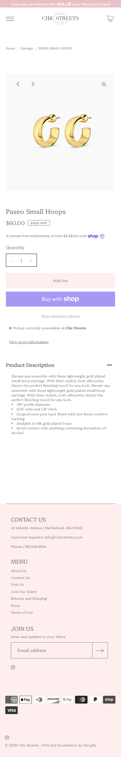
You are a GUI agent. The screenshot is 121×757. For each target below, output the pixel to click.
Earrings (26, 48)
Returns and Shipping (29, 598)
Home (10, 48)
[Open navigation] (10, 18)
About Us (19, 570)
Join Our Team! (24, 591)
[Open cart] (110, 18)
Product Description (30, 364)
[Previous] (17, 84)
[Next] (32, 84)
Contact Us (20, 577)
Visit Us (17, 584)
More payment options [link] (60, 315)
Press (15, 605)
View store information (28, 341)
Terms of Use (22, 612)
